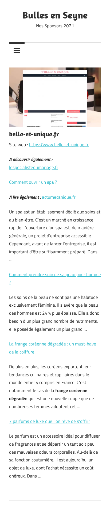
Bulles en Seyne (55, 15)
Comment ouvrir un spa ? (33, 182)
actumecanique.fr (59, 197)
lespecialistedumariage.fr (33, 167)
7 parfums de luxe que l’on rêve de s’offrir (49, 421)
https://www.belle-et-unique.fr (59, 144)
